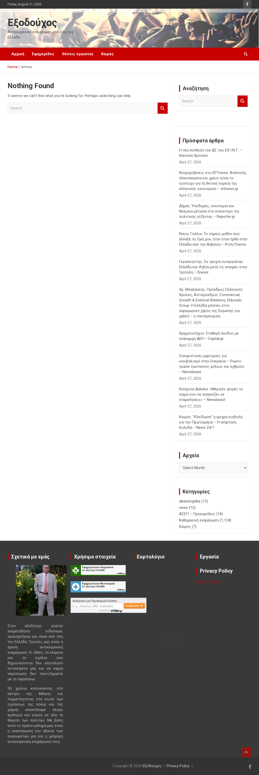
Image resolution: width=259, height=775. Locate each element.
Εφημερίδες (43, 54)
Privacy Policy (207, 581)
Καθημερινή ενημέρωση (199, 520)
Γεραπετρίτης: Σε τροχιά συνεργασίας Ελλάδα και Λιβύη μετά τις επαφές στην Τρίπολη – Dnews (213, 267)
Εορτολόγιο (170, 640)
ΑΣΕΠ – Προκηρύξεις (197, 514)
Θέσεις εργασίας (78, 54)
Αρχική (17, 54)
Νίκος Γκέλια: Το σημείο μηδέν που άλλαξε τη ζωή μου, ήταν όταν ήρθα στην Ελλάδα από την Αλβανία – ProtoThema (213, 239)
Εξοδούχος (32, 23)
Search (163, 108)
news (183, 507)
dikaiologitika (189, 501)
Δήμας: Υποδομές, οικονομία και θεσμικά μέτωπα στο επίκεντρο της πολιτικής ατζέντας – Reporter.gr (209, 211)
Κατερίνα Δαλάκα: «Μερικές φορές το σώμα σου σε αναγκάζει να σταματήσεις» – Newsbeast (211, 394)
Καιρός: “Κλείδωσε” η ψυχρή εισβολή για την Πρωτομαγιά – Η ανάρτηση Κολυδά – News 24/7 (211, 422)
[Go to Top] (246, 752)
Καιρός (107, 54)
